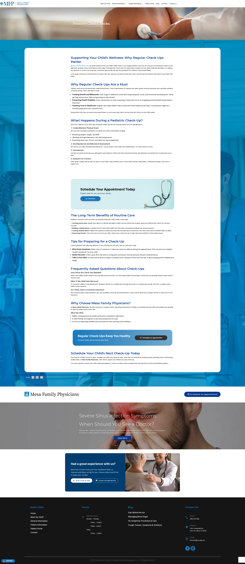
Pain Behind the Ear (136, 512)
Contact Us (173, 4)
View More (122, 438)
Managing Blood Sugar (138, 517)
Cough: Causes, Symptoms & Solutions (145, 525)
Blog (157, 4)
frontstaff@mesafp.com (197, 540)
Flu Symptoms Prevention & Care (142, 521)
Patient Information (39, 525)
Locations (164, 4)
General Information (39, 521)
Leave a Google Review (107, 480)
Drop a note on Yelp (83, 480)
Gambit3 (138, 560)
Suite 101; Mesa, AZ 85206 (198, 531)
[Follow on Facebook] (187, 548)
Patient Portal (149, 4)
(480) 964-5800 (194, 519)
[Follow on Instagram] (193, 548)
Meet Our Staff (105, 4)
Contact (34, 532)
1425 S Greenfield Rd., (196, 528)
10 (129, 445)
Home (33, 513)
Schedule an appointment (204, 394)
